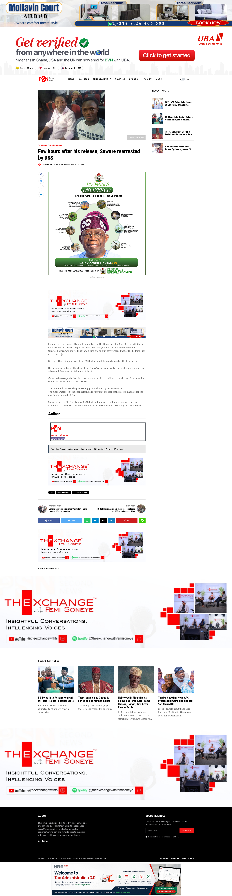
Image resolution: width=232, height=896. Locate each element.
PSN (104, 858)
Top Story (42, 145)
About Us (164, 858)
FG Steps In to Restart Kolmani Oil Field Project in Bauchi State (179, 120)
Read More (43, 841)
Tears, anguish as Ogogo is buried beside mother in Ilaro (178, 133)
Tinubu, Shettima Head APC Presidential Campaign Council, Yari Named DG (175, 701)
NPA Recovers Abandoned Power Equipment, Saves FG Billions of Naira (178, 149)
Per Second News (50, 164)
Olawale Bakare (63, 492)
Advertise (175, 858)
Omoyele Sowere (80, 492)
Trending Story (55, 145)
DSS (51, 492)
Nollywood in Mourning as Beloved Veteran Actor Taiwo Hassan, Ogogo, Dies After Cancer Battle (134, 702)
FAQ (184, 858)
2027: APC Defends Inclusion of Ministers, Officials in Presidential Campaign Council (179, 105)
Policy (191, 858)
